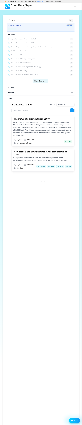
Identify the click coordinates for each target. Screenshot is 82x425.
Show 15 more (39, 81)
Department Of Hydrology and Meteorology (26, 67)
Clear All (69, 25)
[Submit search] (72, 110)
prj (70, 166)
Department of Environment (20, 55)
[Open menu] (75, 6)
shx (61, 166)
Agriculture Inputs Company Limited (23, 39)
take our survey (41, 1)
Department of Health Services (21, 63)
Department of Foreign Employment (23, 59)
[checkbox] (9, 39)
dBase (42, 166)
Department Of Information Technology (24, 75)
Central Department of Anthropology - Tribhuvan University (31, 47)
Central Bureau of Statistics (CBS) (22, 43)
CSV (69, 141)
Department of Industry (19, 71)
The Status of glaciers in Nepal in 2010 (32, 119)
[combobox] (65, 104)
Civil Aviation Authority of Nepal (22, 51)
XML (52, 166)
